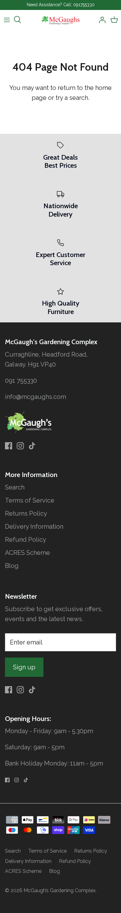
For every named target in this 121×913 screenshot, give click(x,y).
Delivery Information (34, 526)
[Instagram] (20, 445)
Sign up (24, 667)
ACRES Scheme (27, 552)
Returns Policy (26, 513)
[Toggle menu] (7, 19)
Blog (12, 565)
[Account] (100, 19)
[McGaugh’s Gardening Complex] (60, 19)
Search (15, 487)
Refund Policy (25, 539)
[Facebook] (8, 445)
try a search (72, 97)
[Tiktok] (32, 445)
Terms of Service (29, 500)
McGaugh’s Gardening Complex (60, 890)
